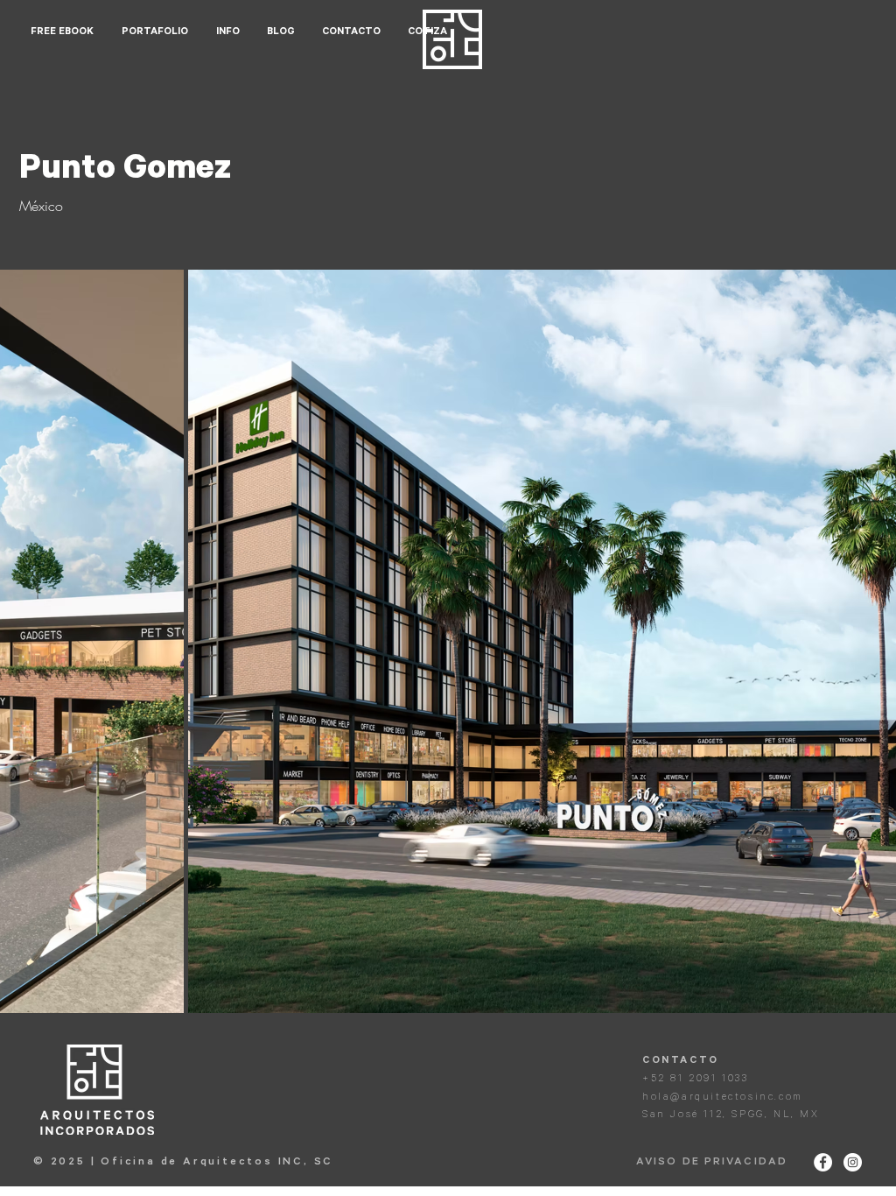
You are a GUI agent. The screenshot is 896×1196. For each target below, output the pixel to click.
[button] (155, 33)
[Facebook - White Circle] (823, 1162)
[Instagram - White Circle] (853, 1162)
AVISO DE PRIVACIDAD (712, 1163)
